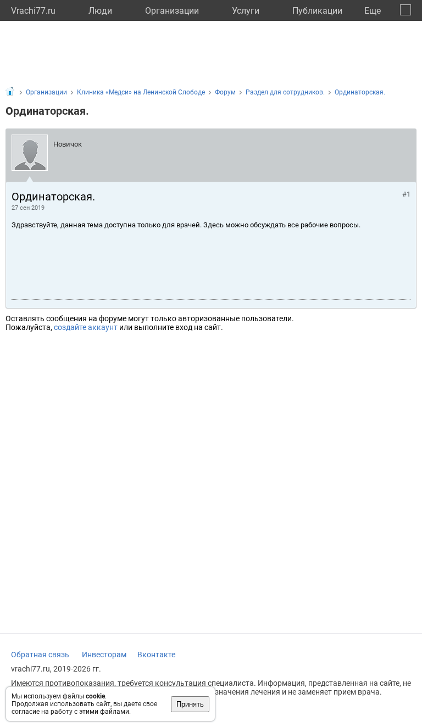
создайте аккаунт (86, 327)
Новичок (67, 144)
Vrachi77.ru (33, 10)
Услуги (245, 10)
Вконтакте (156, 654)
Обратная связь (40, 654)
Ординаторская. (360, 92)
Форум (225, 92)
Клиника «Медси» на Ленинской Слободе (141, 92)
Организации (172, 10)
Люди (100, 10)
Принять (190, 704)
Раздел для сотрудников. (285, 92)
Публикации (317, 10)
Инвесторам (104, 654)
